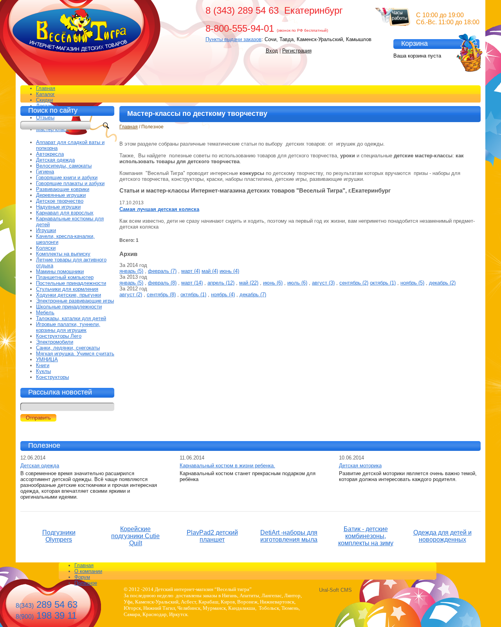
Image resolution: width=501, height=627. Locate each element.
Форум (82, 577)
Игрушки (46, 230)
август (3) (323, 283)
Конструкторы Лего (58, 336)
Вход (272, 51)
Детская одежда (55, 160)
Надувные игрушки (58, 207)
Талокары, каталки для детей (71, 318)
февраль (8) (162, 283)
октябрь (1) (383, 283)
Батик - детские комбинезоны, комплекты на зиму (365, 536)
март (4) (190, 271)
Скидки (44, 100)
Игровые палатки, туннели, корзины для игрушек (68, 327)
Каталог (45, 94)
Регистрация (297, 51)
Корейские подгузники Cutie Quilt (135, 536)
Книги (42, 365)
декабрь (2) (442, 283)
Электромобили (54, 342)
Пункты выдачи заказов (233, 39)
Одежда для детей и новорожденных (442, 536)
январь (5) (131, 271)
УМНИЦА (47, 359)
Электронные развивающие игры (75, 301)
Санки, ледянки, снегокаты (68, 348)
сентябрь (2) (353, 283)
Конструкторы (52, 377)
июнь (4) (229, 271)
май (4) (210, 271)
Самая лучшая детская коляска (159, 209)
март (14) (192, 283)
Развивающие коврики (62, 189)
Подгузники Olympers (59, 536)
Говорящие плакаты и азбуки (70, 183)
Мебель (45, 312)
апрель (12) (220, 283)
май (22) (248, 283)
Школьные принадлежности (69, 307)
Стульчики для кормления (67, 289)
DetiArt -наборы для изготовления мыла (288, 536)
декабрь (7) (253, 294)
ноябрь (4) (223, 294)
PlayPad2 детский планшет (212, 536)
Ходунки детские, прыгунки (68, 295)
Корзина (414, 43)
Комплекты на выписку (63, 254)
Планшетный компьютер (65, 277)
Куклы (43, 371)
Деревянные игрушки (61, 195)
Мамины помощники (60, 271)
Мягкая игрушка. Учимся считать (75, 354)
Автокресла (50, 154)
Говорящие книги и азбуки (66, 177)
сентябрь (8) (161, 294)
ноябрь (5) (412, 283)
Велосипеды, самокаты (64, 166)
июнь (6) (273, 283)
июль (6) (297, 283)
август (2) (130, 294)
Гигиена (45, 172)
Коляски (46, 248)
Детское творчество (59, 201)
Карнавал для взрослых (65, 213)
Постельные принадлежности (71, 283)
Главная (45, 88)
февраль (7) (162, 271)
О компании (88, 571)
